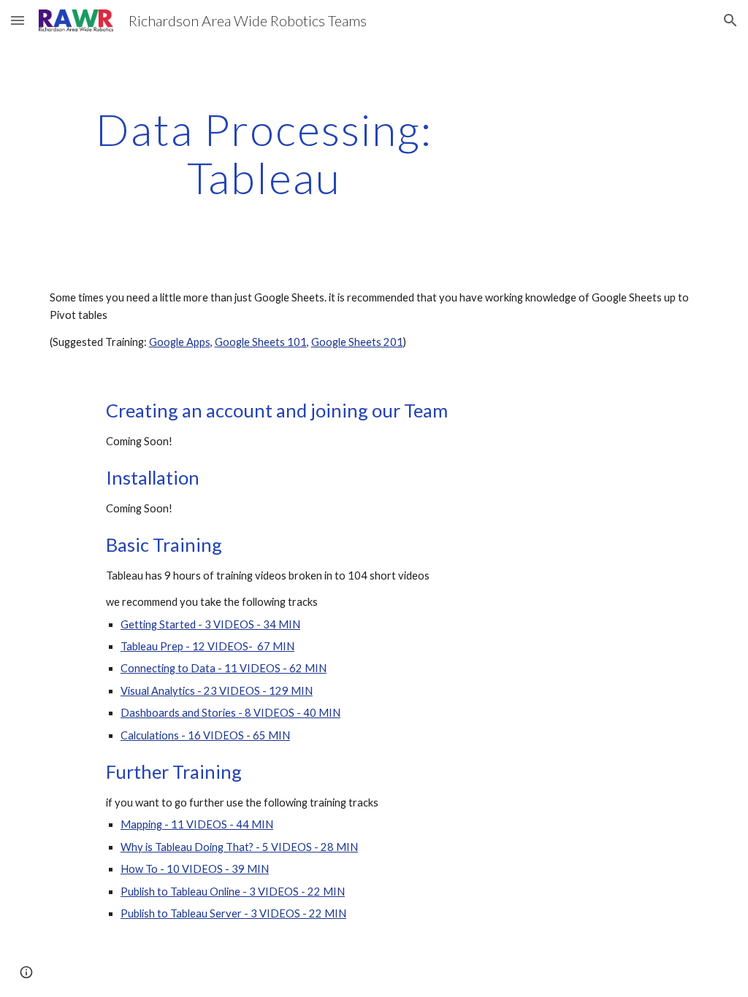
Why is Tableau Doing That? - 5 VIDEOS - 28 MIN (239, 847)
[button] (17, 20)
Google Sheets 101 (261, 342)
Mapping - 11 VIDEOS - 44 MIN (197, 824)
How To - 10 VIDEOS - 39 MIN (195, 869)
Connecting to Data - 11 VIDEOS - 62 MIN (224, 668)
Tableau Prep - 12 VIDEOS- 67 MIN (207, 646)
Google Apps (179, 342)
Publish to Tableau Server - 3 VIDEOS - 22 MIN (233, 913)
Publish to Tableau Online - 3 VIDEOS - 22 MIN (233, 891)
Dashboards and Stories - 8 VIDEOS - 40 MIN (230, 713)
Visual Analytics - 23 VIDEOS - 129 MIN (217, 691)
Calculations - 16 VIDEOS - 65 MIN (205, 735)
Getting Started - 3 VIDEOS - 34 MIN (210, 624)
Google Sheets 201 (357, 342)
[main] (264, 153)
